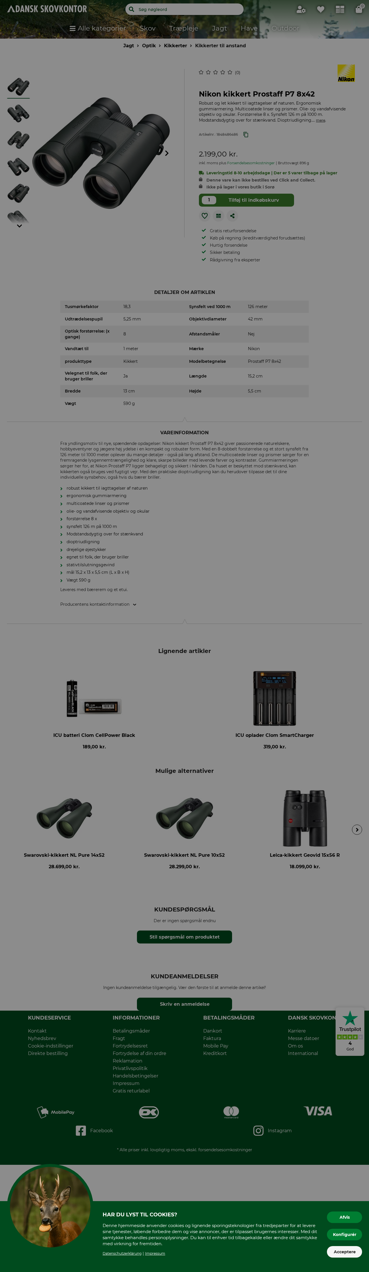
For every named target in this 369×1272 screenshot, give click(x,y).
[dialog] (184, 636)
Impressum (155, 1253)
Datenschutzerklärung (122, 1253)
